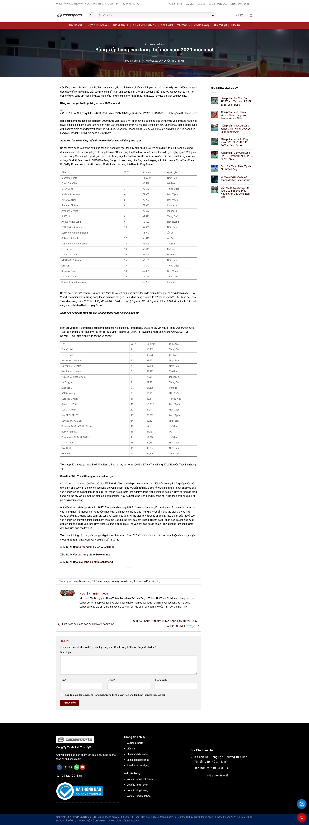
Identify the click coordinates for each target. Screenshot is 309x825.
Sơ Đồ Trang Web (218, 4)
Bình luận (66, 652)
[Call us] (76, 767)
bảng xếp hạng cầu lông (122, 581)
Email (111, 680)
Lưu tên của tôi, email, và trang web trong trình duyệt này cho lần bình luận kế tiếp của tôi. (115, 695)
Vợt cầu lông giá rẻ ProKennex (91, 554)
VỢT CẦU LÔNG (97, 25)
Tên (63, 680)
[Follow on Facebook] (59, 767)
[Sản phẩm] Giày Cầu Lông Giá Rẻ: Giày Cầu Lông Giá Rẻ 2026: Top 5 (237, 156)
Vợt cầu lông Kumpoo (139, 796)
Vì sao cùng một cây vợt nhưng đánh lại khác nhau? (235, 179)
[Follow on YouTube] (82, 767)
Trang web (161, 680)
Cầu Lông (155, 581)
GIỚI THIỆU (220, 25)
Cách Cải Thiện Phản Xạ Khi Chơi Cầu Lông (236, 168)
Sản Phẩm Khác (143, 25)
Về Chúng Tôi (175, 4)
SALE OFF (167, 25)
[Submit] (213, 15)
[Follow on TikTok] (65, 767)
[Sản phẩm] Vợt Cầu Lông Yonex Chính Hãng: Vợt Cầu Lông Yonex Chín (236, 128)
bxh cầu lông (144, 581)
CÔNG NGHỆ (201, 25)
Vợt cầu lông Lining (137, 790)
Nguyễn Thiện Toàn (173, 61)
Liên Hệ (201, 4)
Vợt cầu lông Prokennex (140, 779)
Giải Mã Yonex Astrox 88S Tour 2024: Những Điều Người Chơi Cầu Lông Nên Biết (235, 192)
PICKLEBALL (121, 25)
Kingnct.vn (220, 783)
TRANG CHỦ (76, 25)
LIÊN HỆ (235, 25)
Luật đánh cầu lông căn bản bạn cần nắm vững (87, 624)
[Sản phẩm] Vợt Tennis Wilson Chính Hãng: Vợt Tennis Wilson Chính (234, 115)
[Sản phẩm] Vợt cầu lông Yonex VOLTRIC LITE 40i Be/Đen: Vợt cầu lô (234, 142)
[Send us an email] (71, 767)
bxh (136, 581)
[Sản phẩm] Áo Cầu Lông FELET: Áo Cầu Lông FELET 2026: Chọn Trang (236, 101)
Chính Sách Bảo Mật (242, 4)
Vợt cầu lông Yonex (137, 784)
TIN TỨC (182, 25)
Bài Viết (190, 4)
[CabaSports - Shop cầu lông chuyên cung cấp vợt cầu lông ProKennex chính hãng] (69, 15)
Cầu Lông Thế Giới (154, 44)
